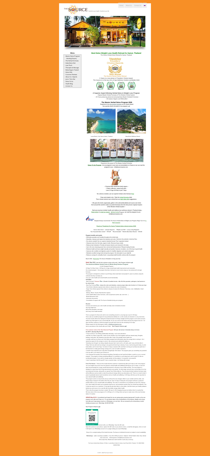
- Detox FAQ (68, 72)
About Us (129, 5)
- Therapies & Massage (72, 68)
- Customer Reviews (71, 74)
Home (121, 5)
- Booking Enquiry (71, 58)
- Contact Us (68, 86)
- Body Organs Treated (72, 70)
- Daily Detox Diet (70, 63)
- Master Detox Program (72, 56)
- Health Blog (69, 84)
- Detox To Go (69, 81)
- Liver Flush (68, 65)
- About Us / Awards (71, 77)
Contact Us (137, 5)
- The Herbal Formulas (72, 61)
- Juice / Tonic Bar (70, 79)
